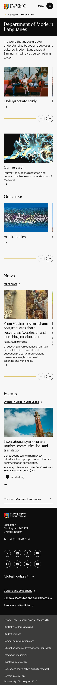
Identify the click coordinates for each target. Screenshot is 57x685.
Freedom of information (15, 654)
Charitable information (15, 661)
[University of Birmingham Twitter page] (27, 553)
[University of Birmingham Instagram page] (7, 553)
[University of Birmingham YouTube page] (37, 564)
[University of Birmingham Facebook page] (37, 553)
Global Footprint (16, 576)
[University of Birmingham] (15, 6)
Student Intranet (12, 633)
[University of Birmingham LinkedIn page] (17, 553)
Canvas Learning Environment (19, 640)
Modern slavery (27, 619)
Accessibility (43, 619)
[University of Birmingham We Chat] (27, 564)
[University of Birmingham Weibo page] (17, 564)
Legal (15, 619)
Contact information (14, 675)
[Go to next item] (49, 118)
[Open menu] (49, 5)
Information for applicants (38, 647)
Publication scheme (14, 647)
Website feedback (40, 668)
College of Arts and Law (21, 14)
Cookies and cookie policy (17, 668)
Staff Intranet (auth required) (19, 626)
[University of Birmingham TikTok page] (7, 564)
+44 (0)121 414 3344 (19, 539)
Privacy (7, 619)
